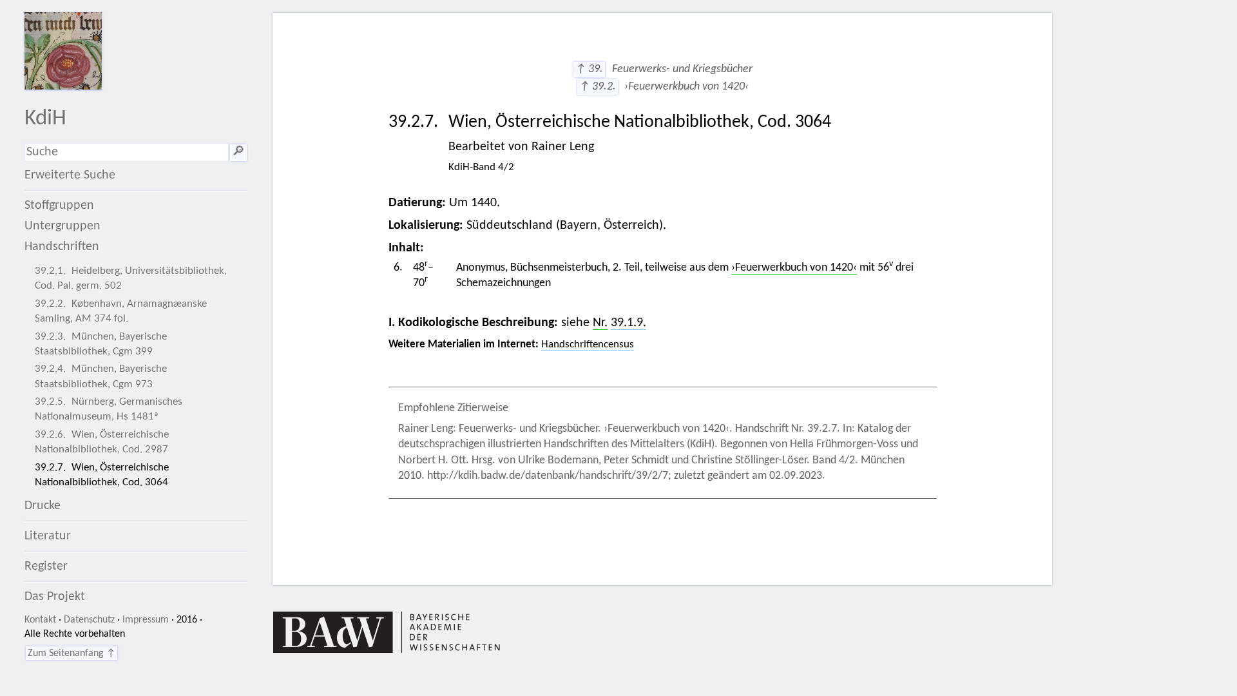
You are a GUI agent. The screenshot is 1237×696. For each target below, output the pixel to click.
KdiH (45, 119)
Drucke (42, 505)
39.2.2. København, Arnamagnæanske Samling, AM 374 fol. (121, 311)
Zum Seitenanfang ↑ (71, 653)
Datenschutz (89, 620)
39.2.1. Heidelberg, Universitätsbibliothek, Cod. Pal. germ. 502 (131, 278)
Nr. (600, 322)
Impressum (145, 620)
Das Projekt (54, 596)
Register (46, 566)
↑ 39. (589, 69)
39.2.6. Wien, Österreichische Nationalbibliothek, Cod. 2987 (102, 442)
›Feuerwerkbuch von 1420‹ (794, 268)
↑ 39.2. (597, 87)
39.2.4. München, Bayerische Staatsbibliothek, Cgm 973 (101, 376)
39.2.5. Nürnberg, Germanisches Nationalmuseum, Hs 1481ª (108, 409)
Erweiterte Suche (69, 175)
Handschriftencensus (587, 344)
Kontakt (40, 620)
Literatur (47, 536)
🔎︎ (238, 152)
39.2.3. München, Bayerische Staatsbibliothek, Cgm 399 (101, 344)
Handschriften (61, 246)
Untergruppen (62, 226)
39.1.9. (628, 322)
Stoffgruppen (59, 205)
